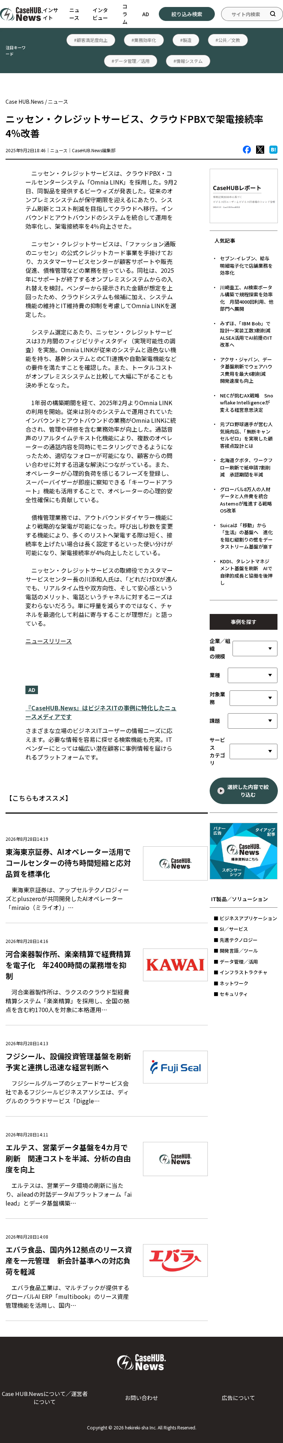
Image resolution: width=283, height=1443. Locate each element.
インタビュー (100, 13)
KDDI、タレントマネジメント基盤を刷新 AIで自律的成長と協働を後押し (246, 572)
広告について (238, 1397)
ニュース (74, 13)
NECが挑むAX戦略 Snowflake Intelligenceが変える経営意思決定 (246, 402)
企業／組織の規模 (220, 648)
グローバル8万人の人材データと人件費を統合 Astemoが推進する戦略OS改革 (246, 500)
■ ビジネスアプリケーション (245, 918)
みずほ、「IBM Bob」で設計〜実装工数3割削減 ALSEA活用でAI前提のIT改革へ (247, 334)
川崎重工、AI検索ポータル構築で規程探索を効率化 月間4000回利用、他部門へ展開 (246, 298)
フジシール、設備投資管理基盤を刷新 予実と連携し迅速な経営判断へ (72, 1061)
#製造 (186, 40)
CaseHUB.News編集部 (93, 150)
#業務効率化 (144, 40)
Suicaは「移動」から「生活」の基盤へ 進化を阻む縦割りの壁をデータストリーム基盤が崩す (246, 536)
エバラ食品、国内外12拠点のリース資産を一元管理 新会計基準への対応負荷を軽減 (69, 1260)
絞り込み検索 (186, 14)
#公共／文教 (228, 40)
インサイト (50, 13)
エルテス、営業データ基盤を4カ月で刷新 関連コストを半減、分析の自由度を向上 (68, 1158)
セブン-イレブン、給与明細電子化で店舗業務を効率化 (246, 265)
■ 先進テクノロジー (236, 939)
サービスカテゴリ (217, 751)
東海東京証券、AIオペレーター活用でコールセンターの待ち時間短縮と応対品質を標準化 (68, 862)
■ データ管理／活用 (236, 961)
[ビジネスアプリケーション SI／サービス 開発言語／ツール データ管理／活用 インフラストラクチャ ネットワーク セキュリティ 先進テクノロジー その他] (253, 751)
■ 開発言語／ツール (236, 950)
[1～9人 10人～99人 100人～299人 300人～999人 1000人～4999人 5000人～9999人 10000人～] (255, 648)
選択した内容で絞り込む (248, 790)
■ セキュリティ (231, 993)
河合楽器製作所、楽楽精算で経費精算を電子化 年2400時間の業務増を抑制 (68, 965)
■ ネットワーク (231, 983)
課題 (215, 720)
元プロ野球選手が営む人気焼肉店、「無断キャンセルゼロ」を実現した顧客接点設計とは (246, 435)
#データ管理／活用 (131, 61)
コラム (124, 14)
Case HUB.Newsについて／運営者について (45, 1398)
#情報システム (188, 61)
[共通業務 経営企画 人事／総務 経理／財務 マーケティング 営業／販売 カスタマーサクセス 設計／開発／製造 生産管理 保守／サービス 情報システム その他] (253, 698)
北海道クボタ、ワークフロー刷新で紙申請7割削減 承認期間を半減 (246, 467)
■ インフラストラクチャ (241, 972)
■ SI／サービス (231, 928)
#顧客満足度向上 (91, 40)
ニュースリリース (48, 640)
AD (145, 14)
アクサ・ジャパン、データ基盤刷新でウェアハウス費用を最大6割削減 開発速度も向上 (246, 370)
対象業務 (217, 698)
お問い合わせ (141, 1397)
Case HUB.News (25, 101)
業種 (215, 675)
